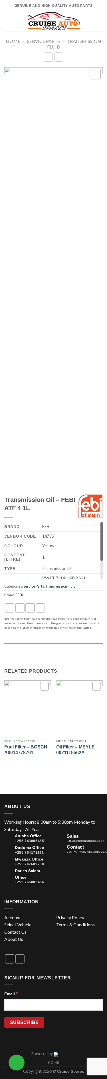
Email (11, 993)
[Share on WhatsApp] (9, 608)
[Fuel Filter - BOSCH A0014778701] (27, 708)
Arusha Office (28, 836)
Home (13, 41)
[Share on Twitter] (30, 608)
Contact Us (15, 932)
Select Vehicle (17, 924)
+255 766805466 (29, 882)
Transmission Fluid (60, 586)
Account (12, 917)
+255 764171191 (29, 853)
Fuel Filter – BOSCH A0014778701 (25, 749)
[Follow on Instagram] (20, 959)
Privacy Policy (70, 917)
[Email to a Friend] (40, 608)
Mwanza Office (29, 859)
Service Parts (43, 41)
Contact (75, 847)
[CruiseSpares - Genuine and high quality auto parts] (53, 21)
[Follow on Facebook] (9, 959)
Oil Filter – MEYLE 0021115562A (75, 749)
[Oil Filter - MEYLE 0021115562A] (79, 708)
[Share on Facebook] (20, 608)
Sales (73, 836)
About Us (13, 939)
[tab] (53, 646)
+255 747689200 (29, 864)
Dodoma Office (29, 847)
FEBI (19, 595)
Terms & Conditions (75, 924)
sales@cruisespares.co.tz (85, 841)
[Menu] (10, 21)
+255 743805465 (29, 841)
